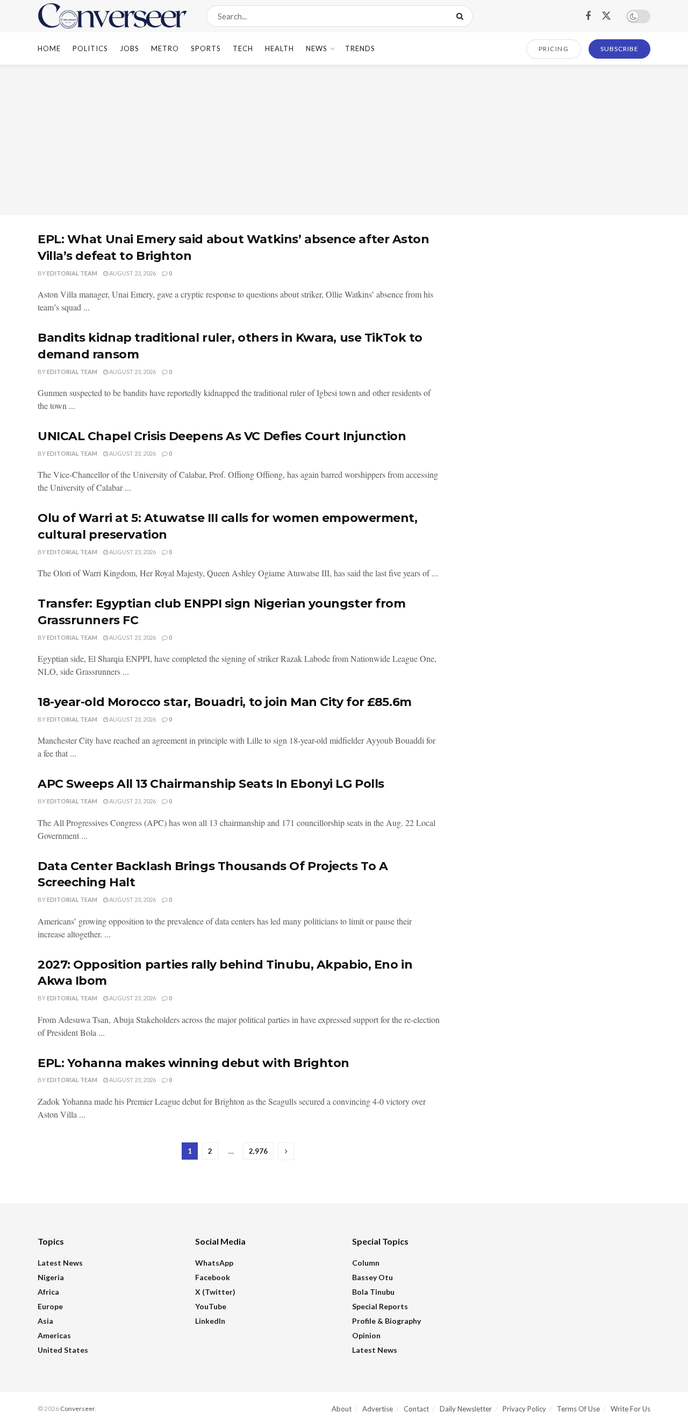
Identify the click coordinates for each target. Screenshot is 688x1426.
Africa (48, 1291)
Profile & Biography (386, 1320)
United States (63, 1349)
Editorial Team (72, 273)
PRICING (554, 49)
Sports (206, 48)
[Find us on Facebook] (588, 16)
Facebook (212, 1277)
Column (365, 1262)
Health (279, 48)
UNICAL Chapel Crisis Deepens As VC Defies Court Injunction (222, 436)
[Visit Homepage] (113, 16)
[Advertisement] (344, 140)
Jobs (129, 48)
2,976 (258, 1151)
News (316, 48)
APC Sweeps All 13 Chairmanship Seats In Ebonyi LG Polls (211, 783)
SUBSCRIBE (619, 49)
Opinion (366, 1335)
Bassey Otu (372, 1277)
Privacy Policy (524, 1408)
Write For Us (630, 1408)
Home (49, 48)
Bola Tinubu (373, 1291)
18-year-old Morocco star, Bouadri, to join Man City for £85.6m (225, 702)
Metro (165, 48)
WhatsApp (214, 1262)
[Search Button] (462, 16)
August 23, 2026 (132, 273)
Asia (45, 1320)
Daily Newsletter (466, 1408)
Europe (50, 1306)
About (342, 1408)
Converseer (77, 1408)
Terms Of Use (578, 1408)
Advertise (377, 1408)
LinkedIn (210, 1320)
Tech (243, 48)
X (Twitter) (215, 1291)
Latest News (60, 1262)
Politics (90, 48)
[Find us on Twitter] (606, 16)
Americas (54, 1335)
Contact (416, 1408)
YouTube (210, 1306)
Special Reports (380, 1306)
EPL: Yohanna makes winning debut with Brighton (193, 1063)
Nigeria (51, 1277)
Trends (360, 48)
